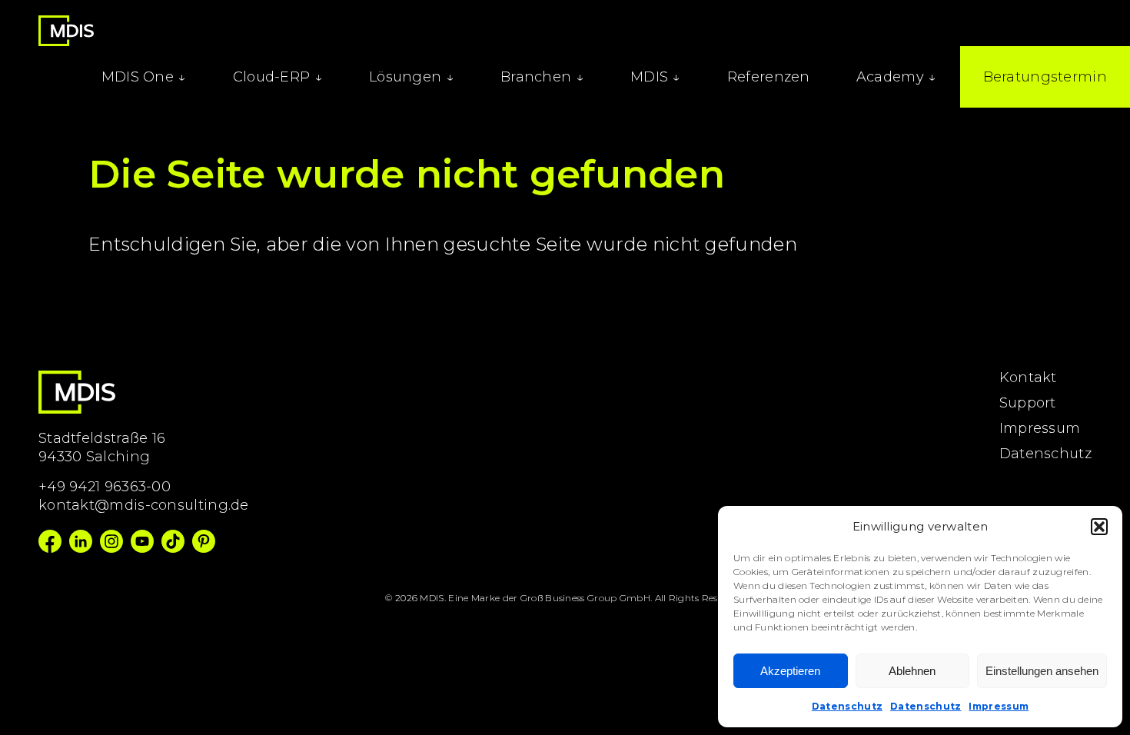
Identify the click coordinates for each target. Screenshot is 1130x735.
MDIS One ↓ (144, 76)
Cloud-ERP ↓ (278, 76)
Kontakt (1028, 377)
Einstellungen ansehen (1041, 670)
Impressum (999, 706)
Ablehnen (912, 670)
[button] (1099, 526)
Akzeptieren (790, 670)
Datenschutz (847, 706)
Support (1027, 403)
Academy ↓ (896, 76)
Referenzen (768, 76)
